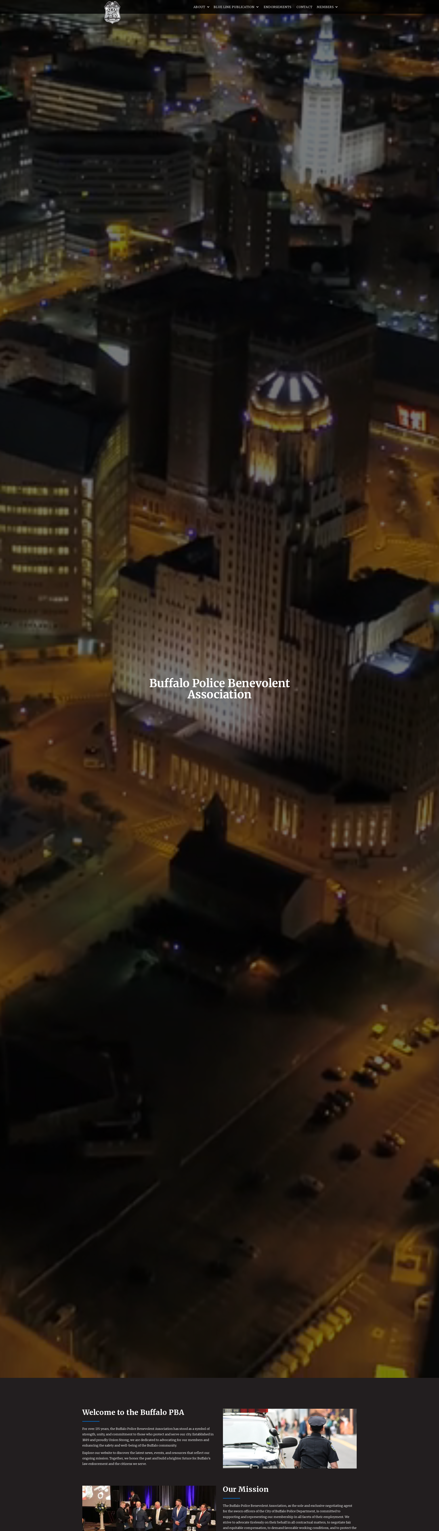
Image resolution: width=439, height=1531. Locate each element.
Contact (304, 7)
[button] (201, 7)
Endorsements (277, 7)
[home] (112, 12)
